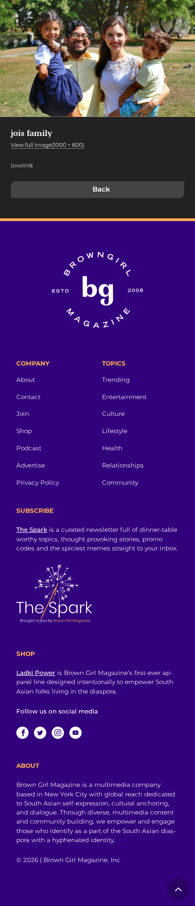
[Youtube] (75, 733)
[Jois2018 (21, 166)
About (25, 379)
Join (22, 413)
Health (112, 448)
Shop (24, 430)
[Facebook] (22, 733)
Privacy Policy (37, 482)
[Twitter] (40, 733)
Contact (28, 396)
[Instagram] (58, 733)
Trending (116, 379)
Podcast (28, 448)
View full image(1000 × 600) (47, 144)
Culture (113, 413)
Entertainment (124, 396)
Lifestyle (114, 430)
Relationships (123, 465)
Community (120, 482)
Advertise (30, 465)
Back (101, 189)
